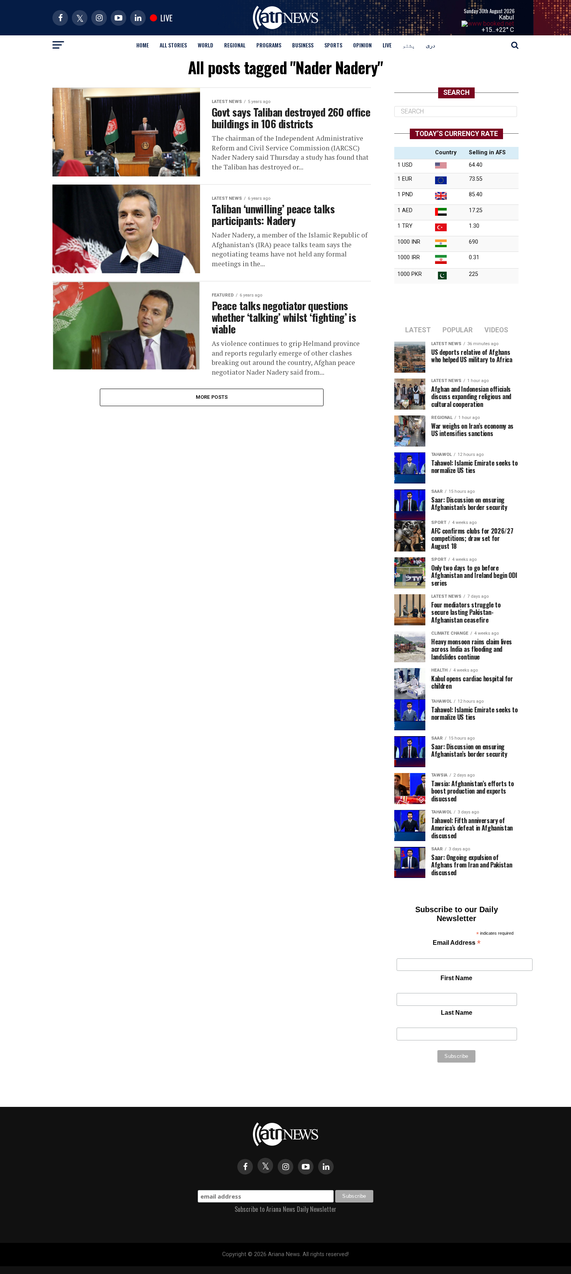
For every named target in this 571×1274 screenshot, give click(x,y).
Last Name (456, 1012)
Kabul (506, 17)
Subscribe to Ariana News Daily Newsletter (285, 1209)
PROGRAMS (268, 45)
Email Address (456, 943)
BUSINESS (302, 45)
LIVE (387, 45)
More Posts (212, 397)
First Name (456, 978)
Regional (234, 45)
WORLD (205, 45)
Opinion (362, 45)
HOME (142, 45)
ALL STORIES (173, 45)
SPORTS (333, 45)
